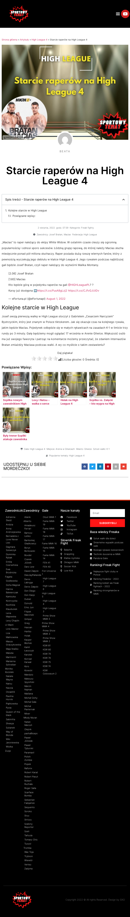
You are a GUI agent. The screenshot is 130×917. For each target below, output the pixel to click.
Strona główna (9, 39)
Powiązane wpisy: (24, 216)
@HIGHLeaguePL (79, 284)
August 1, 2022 (56, 298)
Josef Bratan (55, 234)
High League (90, 234)
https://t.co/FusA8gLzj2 (52, 290)
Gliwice (88, 449)
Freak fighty (87, 227)
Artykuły (24, 39)
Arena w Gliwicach (65, 449)
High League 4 (39, 39)
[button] (118, 14)
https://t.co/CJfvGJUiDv (83, 290)
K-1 (108, 449)
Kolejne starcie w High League (27, 210)
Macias (67, 234)
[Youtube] (125, 14)
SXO (122, 899)
